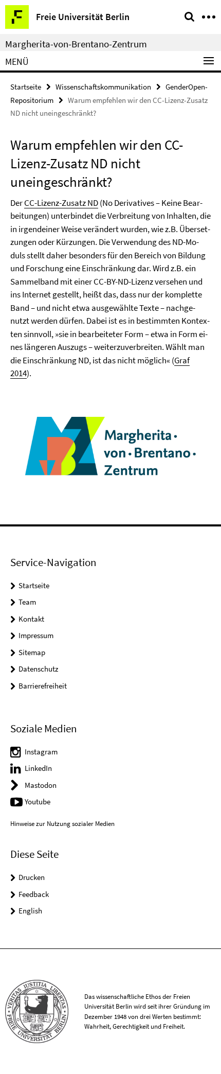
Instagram (41, 751)
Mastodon (41, 785)
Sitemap (32, 652)
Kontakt (31, 619)
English (30, 910)
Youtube (37, 801)
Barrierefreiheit (43, 686)
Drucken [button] (32, 877)
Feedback (34, 894)
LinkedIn (38, 768)
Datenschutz (38, 669)
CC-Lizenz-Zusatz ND (61, 202)
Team (27, 602)
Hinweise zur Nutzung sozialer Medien (62, 823)
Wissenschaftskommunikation (103, 87)
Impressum (36, 635)
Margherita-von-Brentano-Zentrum (76, 44)
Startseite (25, 87)
